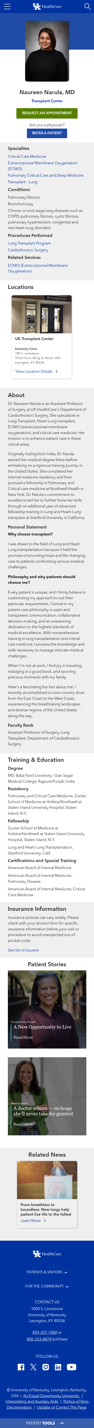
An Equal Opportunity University (51, 1396)
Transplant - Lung (22, 182)
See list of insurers (23, 950)
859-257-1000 (45, 1333)
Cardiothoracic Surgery (28, 250)
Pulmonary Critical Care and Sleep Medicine (46, 176)
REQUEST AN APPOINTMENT (47, 113)
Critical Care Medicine (27, 157)
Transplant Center (47, 101)
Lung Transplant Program (29, 243)
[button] (7, 6)
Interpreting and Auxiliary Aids (32, 1402)
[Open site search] (87, 6)
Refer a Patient (47, 133)
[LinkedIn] (58, 1368)
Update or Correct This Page (61, 1408)
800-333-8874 (39, 1339)
